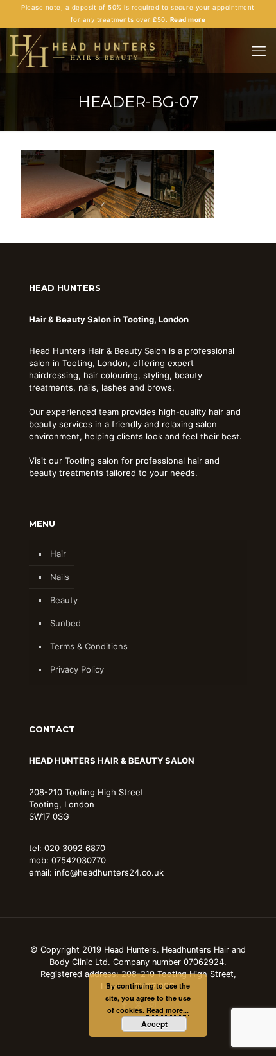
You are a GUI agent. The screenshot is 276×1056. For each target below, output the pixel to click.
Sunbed (65, 623)
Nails (59, 577)
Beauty (64, 600)
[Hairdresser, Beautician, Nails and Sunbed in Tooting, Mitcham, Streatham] (82, 51)
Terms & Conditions (89, 646)
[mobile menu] (259, 51)
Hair (58, 554)
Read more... (167, 1010)
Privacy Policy (77, 669)
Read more (187, 19)
